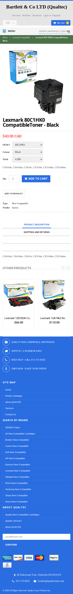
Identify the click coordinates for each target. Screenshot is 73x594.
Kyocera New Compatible (17, 464)
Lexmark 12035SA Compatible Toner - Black (19, 318)
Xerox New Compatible (16, 501)
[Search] (68, 31)
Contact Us (10, 414)
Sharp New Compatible (16, 495)
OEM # (6, 144)
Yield (5, 159)
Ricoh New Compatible (16, 483)
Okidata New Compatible (17, 477)
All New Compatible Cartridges (20, 434)
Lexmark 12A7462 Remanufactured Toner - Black (54, 318)
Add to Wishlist (14, 193)
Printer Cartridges (13, 396)
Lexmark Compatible (21, 37)
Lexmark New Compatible (17, 471)
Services (9, 408)
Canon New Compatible (17, 446)
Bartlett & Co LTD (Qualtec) (36, 7)
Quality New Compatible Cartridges (22, 515)
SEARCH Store (12, 427)
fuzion (15, 207)
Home (5, 37)
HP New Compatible (15, 458)
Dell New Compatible (15, 452)
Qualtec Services (13, 521)
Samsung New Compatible (18, 489)
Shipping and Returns (37, 232)
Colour (6, 152)
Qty (4, 178)
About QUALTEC (13, 402)
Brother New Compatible (17, 440)
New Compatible (20, 203)
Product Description (36, 224)
